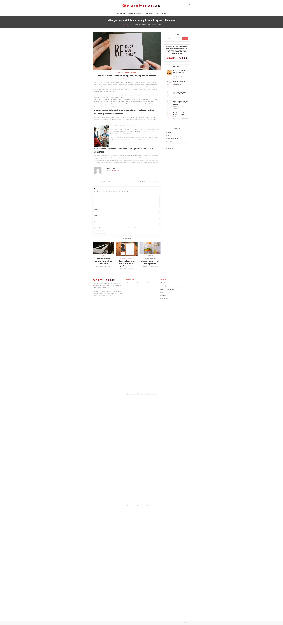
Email (95, 215)
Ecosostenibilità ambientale (135, 13)
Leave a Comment (135, 78)
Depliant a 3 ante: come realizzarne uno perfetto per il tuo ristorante (127, 263)
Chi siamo (180, 622)
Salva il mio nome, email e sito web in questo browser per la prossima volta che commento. (116, 228)
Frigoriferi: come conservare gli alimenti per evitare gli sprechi (150, 261)
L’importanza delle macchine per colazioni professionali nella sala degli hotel (180, 103)
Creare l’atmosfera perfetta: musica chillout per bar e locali (103, 261)
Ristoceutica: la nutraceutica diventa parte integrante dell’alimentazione (148, 182)
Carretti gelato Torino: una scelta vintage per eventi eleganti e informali (179, 83)
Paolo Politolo (128, 78)
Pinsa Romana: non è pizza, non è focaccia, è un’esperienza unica (180, 114)
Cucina (157, 13)
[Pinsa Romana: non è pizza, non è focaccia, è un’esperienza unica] (169, 115)
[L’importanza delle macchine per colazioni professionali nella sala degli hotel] (169, 105)
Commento (97, 195)
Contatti (187, 622)
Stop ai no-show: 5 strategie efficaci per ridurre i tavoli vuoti (180, 93)
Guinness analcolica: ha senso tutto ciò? (104, 181)
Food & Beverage (121, 13)
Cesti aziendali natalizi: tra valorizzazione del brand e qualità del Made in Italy (179, 72)
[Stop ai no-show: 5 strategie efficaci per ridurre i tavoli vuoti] (169, 94)
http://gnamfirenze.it (115, 170)
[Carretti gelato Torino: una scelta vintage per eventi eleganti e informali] (169, 84)
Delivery (164, 13)
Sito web (96, 221)
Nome (96, 209)
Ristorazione (149, 13)
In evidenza (133, 72)
